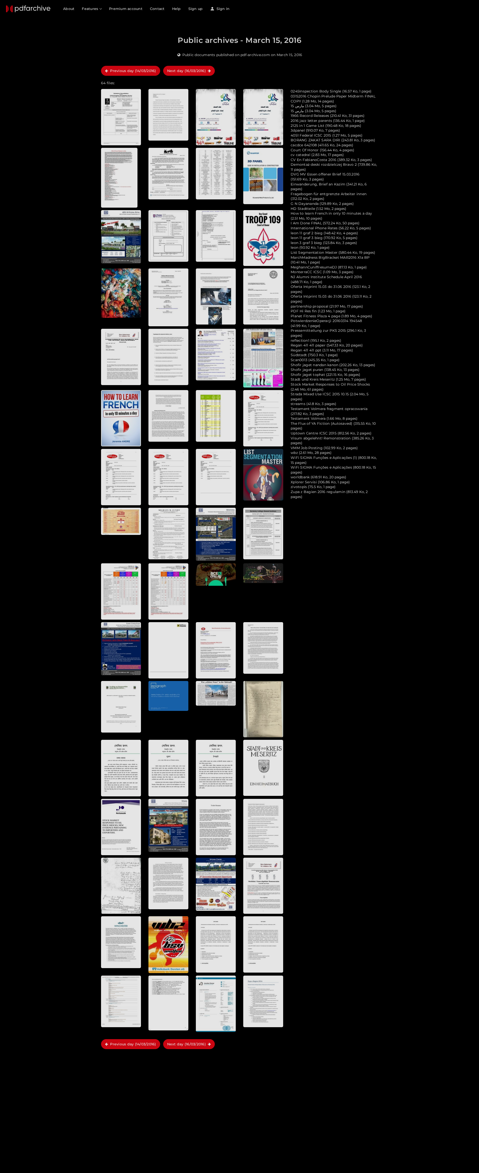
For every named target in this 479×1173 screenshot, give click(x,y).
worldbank (300, 477)
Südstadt (299, 355)
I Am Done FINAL (306, 223)
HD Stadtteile (303, 208)
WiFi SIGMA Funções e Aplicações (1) (324, 457)
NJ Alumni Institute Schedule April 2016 (326, 277)
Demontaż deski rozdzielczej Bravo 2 (324, 164)
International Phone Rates (314, 228)
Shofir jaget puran (307, 369)
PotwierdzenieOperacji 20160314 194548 (326, 321)
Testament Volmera (308, 418)
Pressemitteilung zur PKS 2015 (318, 330)
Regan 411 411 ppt (306, 350)
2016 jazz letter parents (311, 120)
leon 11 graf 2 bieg (307, 233)
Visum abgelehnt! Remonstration (321, 438)
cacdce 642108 (304, 145)
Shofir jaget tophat (308, 374)
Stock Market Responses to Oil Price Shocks (330, 384)
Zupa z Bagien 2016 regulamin (318, 492)
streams (298, 404)
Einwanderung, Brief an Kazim (318, 184)
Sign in (222, 8)
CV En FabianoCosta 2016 (313, 160)
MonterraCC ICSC (306, 272)
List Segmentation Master (314, 252)
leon (294, 247)
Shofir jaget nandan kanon (314, 365)
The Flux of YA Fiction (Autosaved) (322, 423)
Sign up (195, 8)
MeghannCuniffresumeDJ (314, 267)
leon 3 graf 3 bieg (306, 243)
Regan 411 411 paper (308, 345)
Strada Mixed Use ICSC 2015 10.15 (320, 394)
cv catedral (300, 155)
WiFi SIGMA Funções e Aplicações (321, 467)
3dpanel (298, 130)
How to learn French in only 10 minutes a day (331, 213)
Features (90, 8)
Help (176, 8)
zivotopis (299, 487)
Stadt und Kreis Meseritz (313, 379)
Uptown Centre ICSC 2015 (314, 433)
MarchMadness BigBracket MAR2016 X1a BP (330, 257)
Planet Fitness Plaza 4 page (315, 316)
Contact (157, 8)
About (68, 8)
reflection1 (300, 340)
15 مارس (297, 106)
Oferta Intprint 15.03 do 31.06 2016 (321, 286)
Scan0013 (299, 360)
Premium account (125, 8)
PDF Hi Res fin (304, 311)
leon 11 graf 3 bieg (307, 238)
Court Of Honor (305, 150)
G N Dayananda (305, 203)
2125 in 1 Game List (307, 125)
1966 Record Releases (310, 115)
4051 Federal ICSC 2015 (311, 135)
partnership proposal (309, 306)
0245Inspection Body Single (316, 91)
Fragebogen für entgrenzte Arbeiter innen (328, 194)
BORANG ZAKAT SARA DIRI (315, 140)
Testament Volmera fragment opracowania (329, 409)
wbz (294, 452)
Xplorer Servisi (304, 482)
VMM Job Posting (307, 448)
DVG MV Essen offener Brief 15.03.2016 (325, 174)
